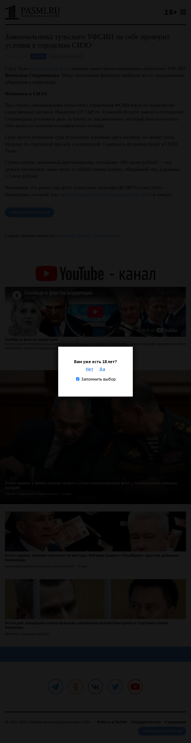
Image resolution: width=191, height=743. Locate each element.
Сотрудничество (146, 722)
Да (102, 369)
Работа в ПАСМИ (112, 722)
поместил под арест (49, 68)
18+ (170, 12)
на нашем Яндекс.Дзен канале (87, 235)
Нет (90, 369)
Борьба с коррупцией (66, 56)
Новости (38, 56)
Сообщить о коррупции (29, 212)
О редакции (175, 722)
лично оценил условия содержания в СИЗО (105, 194)
